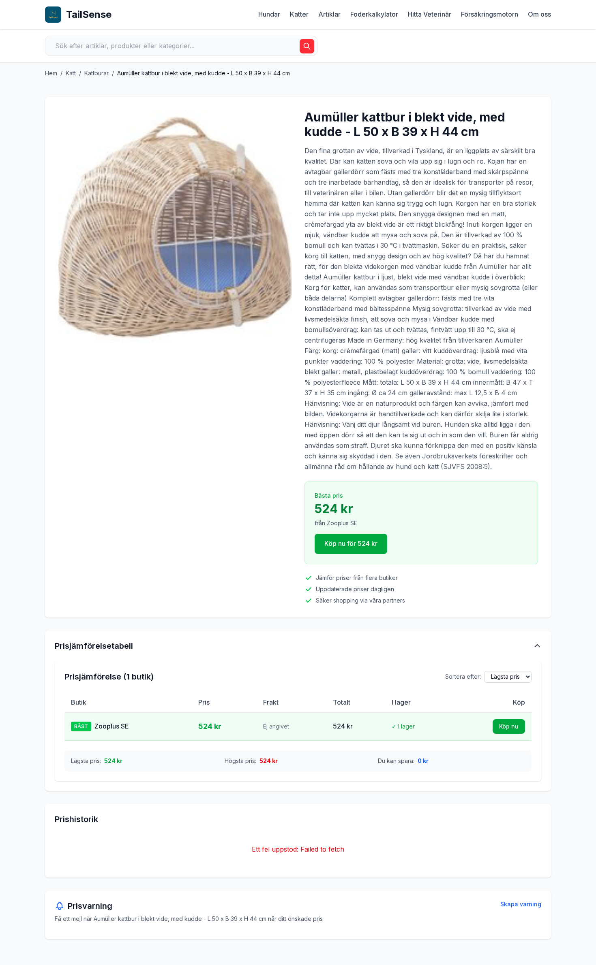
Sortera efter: (463, 676)
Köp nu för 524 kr (350, 543)
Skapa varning (520, 904)
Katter (299, 14)
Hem (51, 73)
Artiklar (329, 14)
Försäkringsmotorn (489, 14)
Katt (71, 73)
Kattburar (96, 73)
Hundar (269, 14)
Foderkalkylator (374, 14)
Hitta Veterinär (429, 14)
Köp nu (509, 726)
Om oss (539, 14)
